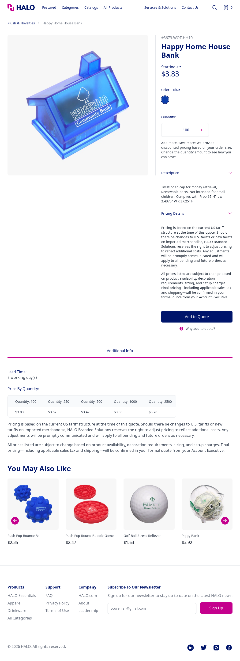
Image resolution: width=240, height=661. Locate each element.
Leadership (88, 610)
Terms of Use (57, 610)
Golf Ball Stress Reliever (142, 535)
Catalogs (91, 7)
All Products (113, 7)
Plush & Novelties (21, 23)
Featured (49, 7)
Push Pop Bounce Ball (24, 535)
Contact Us (190, 7)
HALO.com (88, 595)
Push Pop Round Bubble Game (90, 535)
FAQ (49, 595)
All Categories (20, 618)
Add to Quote (197, 316)
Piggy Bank (190, 535)
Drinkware (17, 610)
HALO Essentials (22, 595)
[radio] (165, 99)
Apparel (14, 603)
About (84, 603)
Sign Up (216, 608)
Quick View (33, 521)
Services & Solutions (160, 7)
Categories (70, 7)
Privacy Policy (57, 603)
